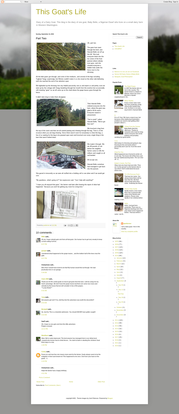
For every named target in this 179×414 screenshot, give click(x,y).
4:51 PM (44, 373)
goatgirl (44, 251)
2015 (117, 331)
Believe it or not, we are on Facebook (126, 72)
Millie (43, 237)
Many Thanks (128, 101)
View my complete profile (129, 231)
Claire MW (45, 279)
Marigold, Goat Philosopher (123, 77)
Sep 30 (120, 302)
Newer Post (40, 382)
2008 (117, 250)
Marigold (44, 309)
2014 (117, 329)
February (120, 261)
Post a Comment (44, 377)
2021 (117, 343)
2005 (117, 241)
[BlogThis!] (71, 225)
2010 (117, 255)
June (118, 272)
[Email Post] (64, 225)
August (119, 278)
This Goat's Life (61, 12)
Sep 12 (120, 290)
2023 (117, 346)
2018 (117, 340)
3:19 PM (44, 361)
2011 (117, 320)
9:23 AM (44, 315)
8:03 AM (44, 303)
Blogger (110, 398)
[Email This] (69, 225)
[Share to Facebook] (77, 225)
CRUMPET (118, 49)
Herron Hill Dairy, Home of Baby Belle (126, 74)
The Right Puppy (130, 86)
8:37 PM (44, 244)
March (119, 264)
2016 (117, 334)
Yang (43, 297)
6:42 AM (44, 290)
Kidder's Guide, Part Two (122, 163)
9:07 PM (44, 258)
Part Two (121, 294)
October (119, 307)
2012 (117, 323)
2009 (117, 253)
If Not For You (118, 152)
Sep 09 (120, 285)
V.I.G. (116, 141)
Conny (43, 351)
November (120, 310)
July (118, 275)
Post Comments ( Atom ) (53, 385)
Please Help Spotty (130, 189)
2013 (117, 326)
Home (71, 382)
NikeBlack (45, 335)
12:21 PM (44, 329)
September (120, 281)
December (120, 315)
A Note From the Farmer (132, 126)
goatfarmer (127, 223)
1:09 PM (44, 345)
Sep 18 (120, 297)
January (119, 258)
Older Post (101, 382)
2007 (117, 247)
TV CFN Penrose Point (131, 174)
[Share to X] (74, 225)
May (118, 269)
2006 (117, 244)
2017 (117, 337)
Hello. (126, 203)
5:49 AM (44, 272)
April (118, 267)
